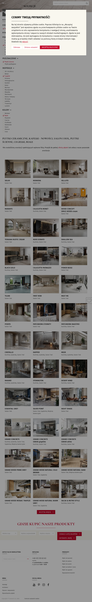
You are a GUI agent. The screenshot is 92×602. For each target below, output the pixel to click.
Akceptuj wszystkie (50, 47)
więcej (25, 42)
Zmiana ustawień (30, 47)
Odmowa (16, 47)
